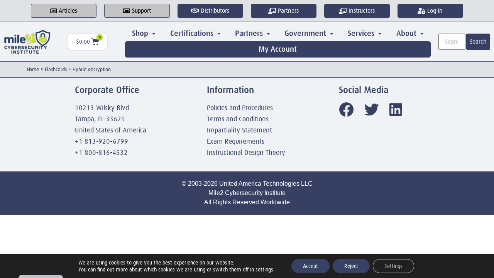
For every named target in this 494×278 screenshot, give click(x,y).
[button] (144, 33)
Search (478, 41)
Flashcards (56, 69)
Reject (351, 266)
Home (33, 69)
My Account (278, 49)
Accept (310, 266)
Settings (393, 266)
